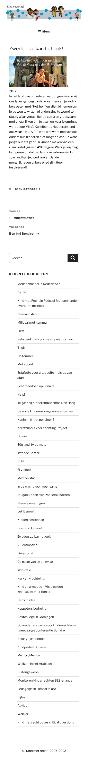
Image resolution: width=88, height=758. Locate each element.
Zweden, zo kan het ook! (34, 536)
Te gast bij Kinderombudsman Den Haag (46, 403)
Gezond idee (26, 600)
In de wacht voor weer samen (38, 486)
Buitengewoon (28, 672)
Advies (22, 706)
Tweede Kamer (28, 453)
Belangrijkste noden (31, 639)
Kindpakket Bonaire (31, 647)
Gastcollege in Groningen (35, 617)
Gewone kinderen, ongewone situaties (45, 411)
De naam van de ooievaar (35, 562)
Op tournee (25, 356)
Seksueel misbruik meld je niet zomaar (45, 339)
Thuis (21, 348)
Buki (20, 461)
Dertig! (22, 292)
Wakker (22, 714)
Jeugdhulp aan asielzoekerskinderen (43, 495)
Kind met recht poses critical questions (45, 722)
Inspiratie (24, 570)
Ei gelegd (24, 470)
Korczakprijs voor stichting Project (42, 428)
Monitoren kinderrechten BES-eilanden (45, 680)
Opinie (22, 436)
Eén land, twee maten (32, 444)
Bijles (21, 697)
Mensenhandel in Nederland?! (39, 284)
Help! (21, 394)
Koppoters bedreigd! (32, 608)
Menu (46, 31)
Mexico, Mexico (28, 655)
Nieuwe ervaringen (31, 503)
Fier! (20, 331)
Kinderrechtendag (30, 520)
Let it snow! (25, 511)
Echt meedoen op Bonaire (36, 386)
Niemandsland (27, 314)
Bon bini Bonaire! (29, 528)
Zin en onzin (26, 553)
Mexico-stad (26, 478)
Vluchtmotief (27, 545)
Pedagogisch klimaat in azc (36, 689)
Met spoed (25, 364)
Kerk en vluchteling (31, 578)
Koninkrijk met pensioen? (35, 420)
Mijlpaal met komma (32, 322)
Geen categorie (28, 189)
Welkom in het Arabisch (34, 664)
